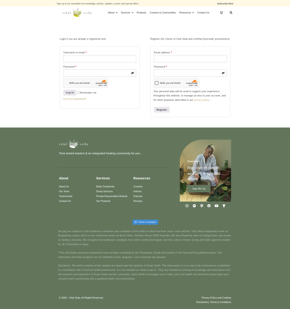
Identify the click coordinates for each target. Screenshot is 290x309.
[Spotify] (194, 205)
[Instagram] (187, 205)
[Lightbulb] (224, 205)
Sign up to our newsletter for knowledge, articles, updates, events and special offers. (98, 3)
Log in (70, 92)
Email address (163, 52)
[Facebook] (209, 205)
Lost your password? (74, 98)
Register (161, 109)
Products (141, 12)
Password (69, 66)
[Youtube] (216, 205)
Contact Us (203, 12)
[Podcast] (201, 205)
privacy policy (201, 100)
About (111, 12)
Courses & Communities (163, 12)
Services (125, 12)
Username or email (75, 52)
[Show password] (132, 73)
